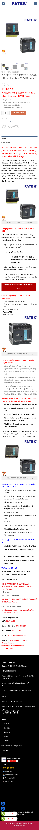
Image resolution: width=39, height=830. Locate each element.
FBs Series (15, 72)
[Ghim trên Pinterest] (14, 126)
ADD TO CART (18, 113)
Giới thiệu (7, 724)
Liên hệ (6, 740)
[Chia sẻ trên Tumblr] (17, 126)
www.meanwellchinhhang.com (13, 646)
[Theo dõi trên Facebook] (3, 712)
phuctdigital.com (19, 825)
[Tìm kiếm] (35, 3)
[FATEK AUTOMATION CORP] (19, 3)
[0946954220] (3, 819)
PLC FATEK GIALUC (9, 487)
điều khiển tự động (24, 401)
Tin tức (6, 736)
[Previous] (4, 36)
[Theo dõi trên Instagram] (7, 712)
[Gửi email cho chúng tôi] (10, 712)
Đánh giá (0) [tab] (6, 142)
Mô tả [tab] (4, 138)
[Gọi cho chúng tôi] (14, 712)
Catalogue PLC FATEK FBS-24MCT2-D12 (19, 286)
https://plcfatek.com (9, 648)
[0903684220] (3, 814)
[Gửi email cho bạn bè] (10, 126)
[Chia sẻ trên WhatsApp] (3, 126)
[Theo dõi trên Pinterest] (17, 712)
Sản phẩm (7, 728)
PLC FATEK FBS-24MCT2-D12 (26, 398)
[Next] (34, 36)
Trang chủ (6, 72)
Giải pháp (7, 732)
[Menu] (3, 3)
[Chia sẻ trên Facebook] (7, 126)
